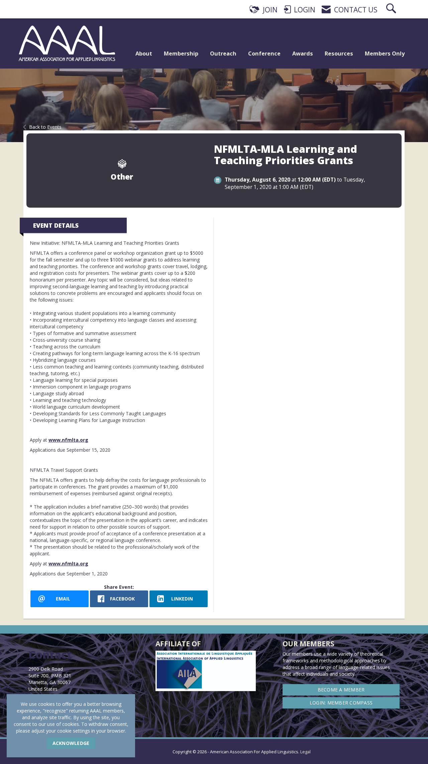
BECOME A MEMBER (341, 689)
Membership (181, 53)
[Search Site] (392, 10)
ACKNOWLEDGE (71, 743)
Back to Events (45, 127)
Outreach (223, 53)
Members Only (385, 53)
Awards (302, 53)
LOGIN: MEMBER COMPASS (341, 702)
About (143, 53)
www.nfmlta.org (68, 440)
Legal (305, 752)
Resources (339, 53)
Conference (264, 53)
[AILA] (399, 747)
